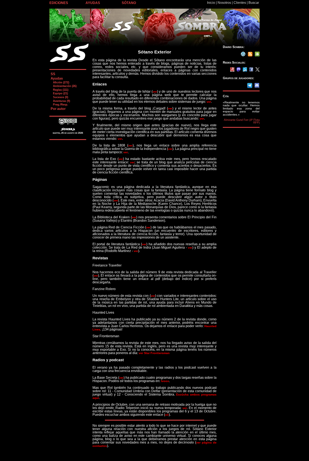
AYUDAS (93, 3)
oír (167, 414)
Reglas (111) (59, 89)
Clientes (240, 2)
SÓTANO (129, 3)
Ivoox (165, 381)
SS (53, 74)
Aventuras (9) (60, 101)
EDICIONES (58, 3)
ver (155, 91)
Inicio (211, 2)
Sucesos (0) (59, 97)
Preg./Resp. (59, 104)
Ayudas (57, 78)
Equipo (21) (59, 93)
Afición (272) (59, 82)
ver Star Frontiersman (154, 353)
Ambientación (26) (63, 86)
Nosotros (224, 2)
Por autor (58, 109)
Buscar (253, 2)
